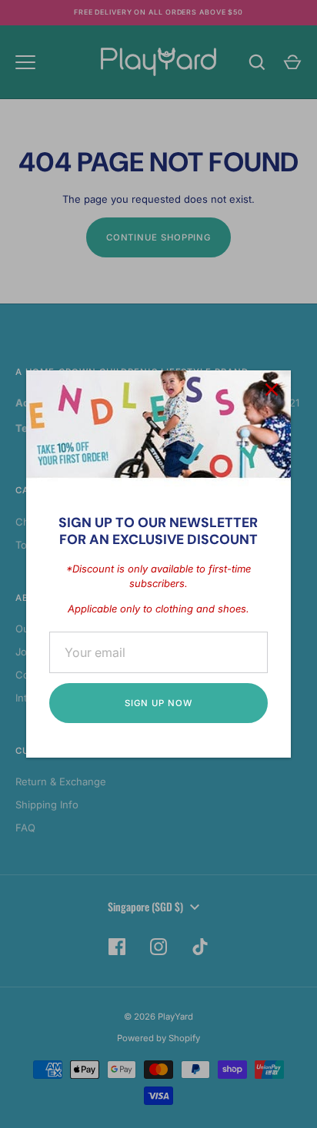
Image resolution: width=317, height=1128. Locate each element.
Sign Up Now (158, 703)
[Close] (272, 389)
